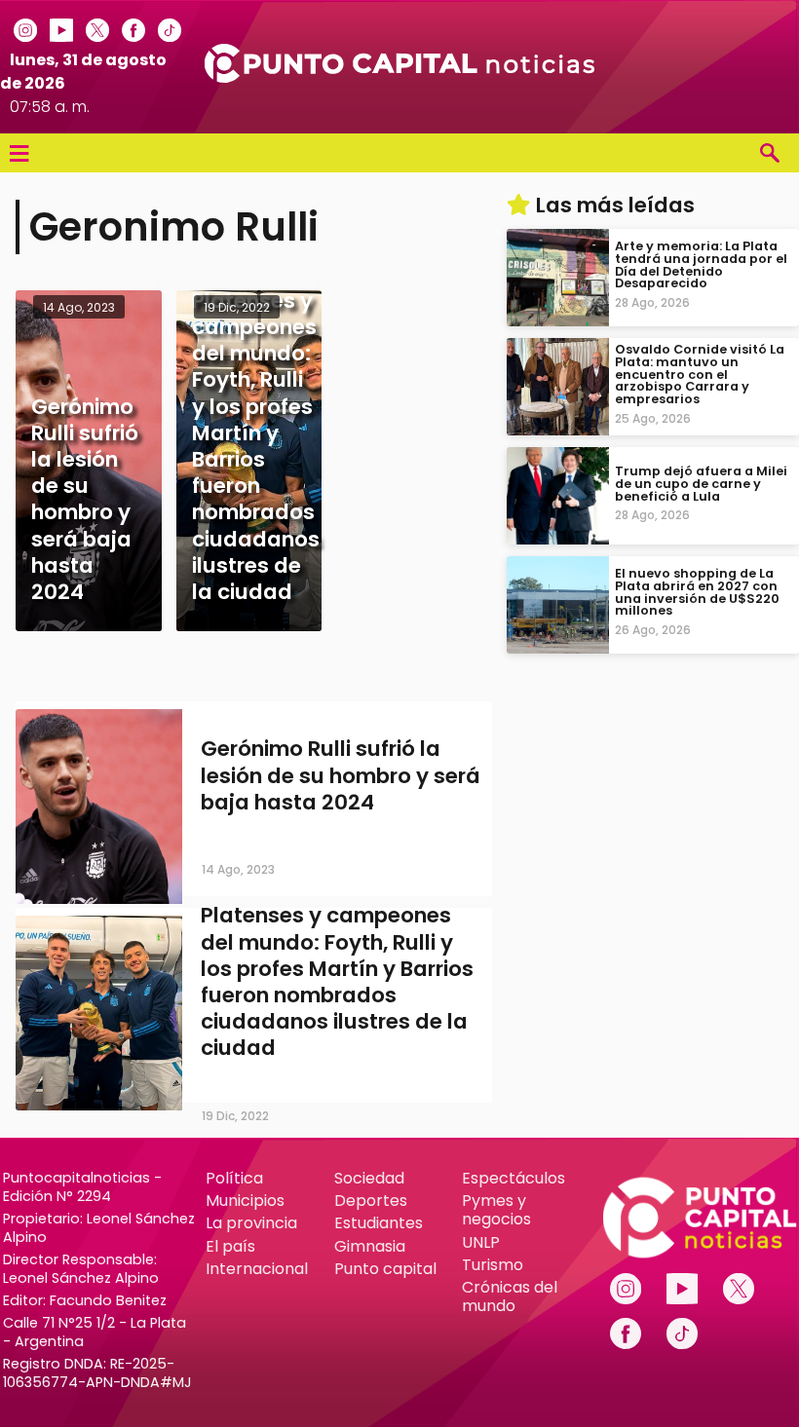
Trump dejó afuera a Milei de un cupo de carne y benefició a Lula (701, 484)
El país (230, 1246)
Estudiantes (378, 1223)
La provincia (251, 1223)
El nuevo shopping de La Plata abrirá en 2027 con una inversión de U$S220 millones (697, 592)
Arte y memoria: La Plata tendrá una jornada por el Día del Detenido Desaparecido (701, 264)
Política (234, 1178)
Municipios (245, 1200)
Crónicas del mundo (509, 1296)
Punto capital (385, 1269)
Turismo (492, 1265)
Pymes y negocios (496, 1209)
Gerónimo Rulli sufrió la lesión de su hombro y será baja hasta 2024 (340, 774)
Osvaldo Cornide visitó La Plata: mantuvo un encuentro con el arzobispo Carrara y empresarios (699, 374)
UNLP (481, 1242)
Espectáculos (513, 1178)
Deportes (370, 1200)
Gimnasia (369, 1246)
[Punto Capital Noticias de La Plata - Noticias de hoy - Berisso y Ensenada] (399, 77)
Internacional (257, 1269)
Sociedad (369, 1178)
